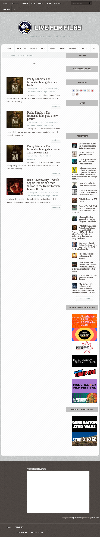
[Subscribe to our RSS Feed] (88, 90)
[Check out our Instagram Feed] (77, 94)
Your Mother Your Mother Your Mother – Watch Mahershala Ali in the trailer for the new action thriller (84, 266)
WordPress (95, 518)
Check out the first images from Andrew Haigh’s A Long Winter (87, 219)
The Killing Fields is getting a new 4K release (86, 255)
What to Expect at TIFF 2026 (88, 200)
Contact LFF (22, 532)
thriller (33, 92)
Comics (25, 3)
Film (33, 3)
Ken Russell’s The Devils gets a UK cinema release (88, 277)
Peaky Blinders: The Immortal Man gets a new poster (42, 116)
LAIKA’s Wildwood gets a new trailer (86, 153)
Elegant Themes (76, 518)
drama (56, 89)
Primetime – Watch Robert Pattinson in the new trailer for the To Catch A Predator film (84, 246)
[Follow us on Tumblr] (73, 94)
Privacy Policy (37, 532)
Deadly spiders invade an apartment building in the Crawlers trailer (87, 145)
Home (5, 3)
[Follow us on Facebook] (73, 90)
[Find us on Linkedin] (84, 90)
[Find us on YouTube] (92, 90)
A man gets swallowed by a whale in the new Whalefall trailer (87, 161)
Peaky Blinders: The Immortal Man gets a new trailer (42, 82)
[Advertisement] (37, 69)
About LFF (14, 3)
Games (40, 3)
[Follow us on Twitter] (77, 90)
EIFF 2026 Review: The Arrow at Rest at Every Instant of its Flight (88, 192)
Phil (36, 89)
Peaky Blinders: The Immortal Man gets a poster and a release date (43, 149)
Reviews (57, 3)
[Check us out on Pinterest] (81, 90)
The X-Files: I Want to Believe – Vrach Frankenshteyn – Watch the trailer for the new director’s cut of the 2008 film (84, 288)
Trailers (6, 9)
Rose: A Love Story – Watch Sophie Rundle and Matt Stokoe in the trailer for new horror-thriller (43, 184)
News (49, 3)
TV (14, 9)
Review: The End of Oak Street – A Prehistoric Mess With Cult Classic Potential (84, 209)
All (52, 89)
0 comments (50, 92)
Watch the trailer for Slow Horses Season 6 (87, 184)
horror (33, 196)
